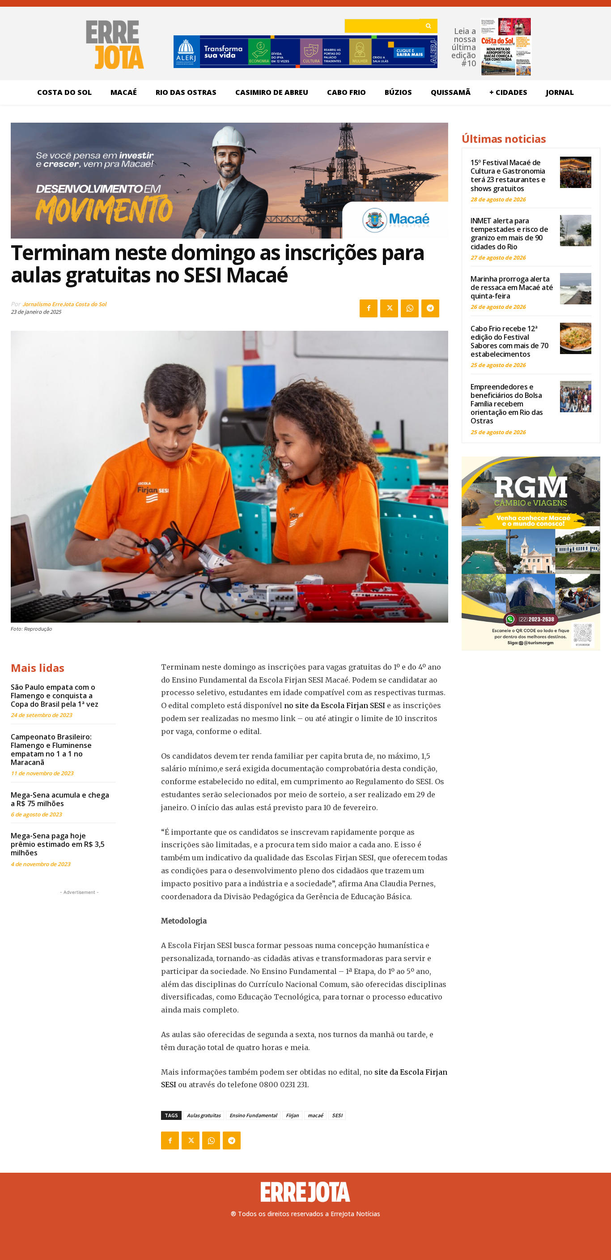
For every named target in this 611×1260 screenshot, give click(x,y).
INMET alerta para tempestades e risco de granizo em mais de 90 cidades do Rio (509, 234)
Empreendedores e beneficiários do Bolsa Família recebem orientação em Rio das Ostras (507, 404)
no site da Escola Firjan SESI (334, 705)
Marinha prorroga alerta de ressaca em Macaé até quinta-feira (512, 287)
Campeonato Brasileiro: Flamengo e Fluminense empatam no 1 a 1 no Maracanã (51, 750)
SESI (337, 1115)
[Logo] (305, 1192)
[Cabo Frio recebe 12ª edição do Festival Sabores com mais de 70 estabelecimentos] (575, 338)
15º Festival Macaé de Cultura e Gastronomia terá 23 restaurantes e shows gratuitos (508, 175)
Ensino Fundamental (253, 1115)
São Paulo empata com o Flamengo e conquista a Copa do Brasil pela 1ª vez (54, 695)
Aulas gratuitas (204, 1115)
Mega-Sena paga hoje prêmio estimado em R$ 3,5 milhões (58, 844)
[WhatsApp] (410, 308)
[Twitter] (389, 308)
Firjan (292, 1115)
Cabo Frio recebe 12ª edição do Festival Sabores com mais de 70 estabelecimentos (509, 341)
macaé (315, 1115)
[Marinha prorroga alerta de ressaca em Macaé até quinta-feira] (575, 288)
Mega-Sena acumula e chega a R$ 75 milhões (60, 799)
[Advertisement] (79, 953)
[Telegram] (430, 308)
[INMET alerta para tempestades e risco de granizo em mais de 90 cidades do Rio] (575, 230)
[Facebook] (369, 308)
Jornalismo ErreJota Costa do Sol (64, 304)
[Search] (428, 26)
